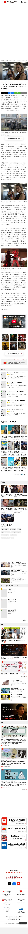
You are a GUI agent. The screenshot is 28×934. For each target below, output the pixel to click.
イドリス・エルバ (13, 534)
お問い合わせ (16, 918)
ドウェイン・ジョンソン (5, 532)
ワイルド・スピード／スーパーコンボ (16, 372)
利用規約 (21, 916)
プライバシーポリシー (13, 916)
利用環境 (10, 918)
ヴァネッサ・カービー (5, 537)
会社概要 (6, 916)
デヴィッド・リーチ (4, 534)
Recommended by (18, 474)
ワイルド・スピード (4, 529)
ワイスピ (19, 529)
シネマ (12, 537)
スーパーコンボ (13, 529)
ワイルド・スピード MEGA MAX (15, 409)
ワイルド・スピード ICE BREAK (15, 382)
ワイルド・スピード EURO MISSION (16, 400)
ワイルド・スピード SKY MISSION (15, 391)
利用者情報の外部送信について (14, 919)
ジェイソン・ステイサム (16, 532)
